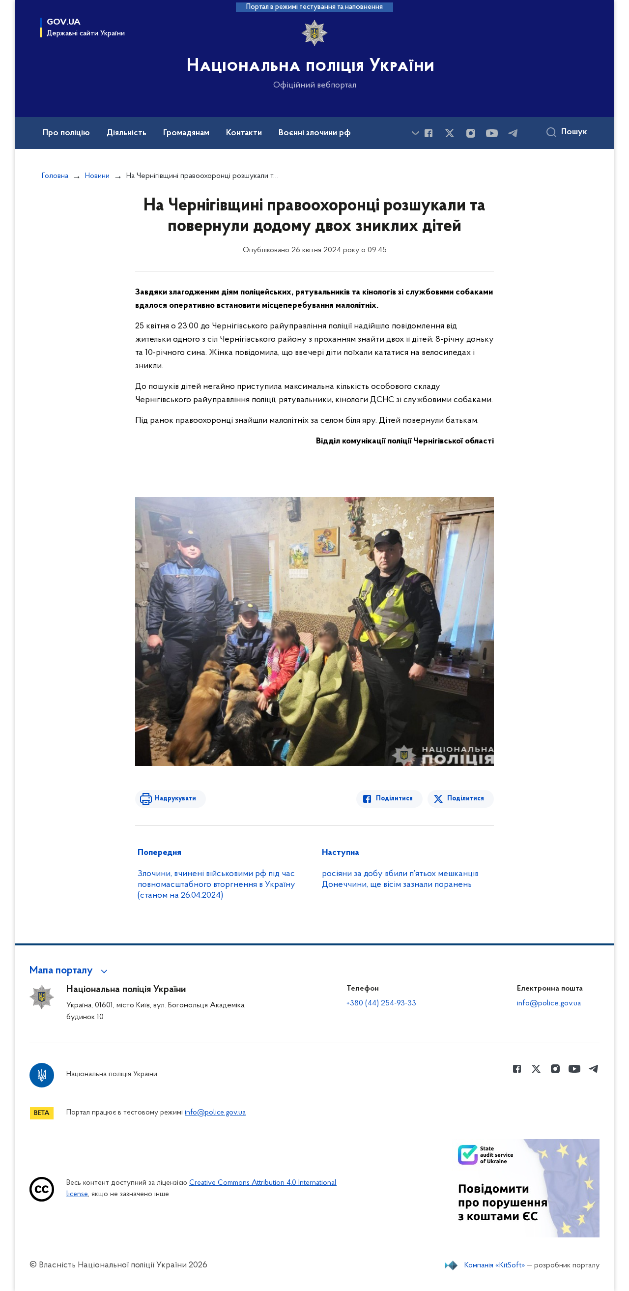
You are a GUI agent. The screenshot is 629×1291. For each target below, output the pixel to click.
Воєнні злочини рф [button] (315, 133)
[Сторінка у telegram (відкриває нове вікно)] (513, 133)
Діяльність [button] (126, 133)
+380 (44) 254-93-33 (381, 1003)
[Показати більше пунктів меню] (415, 133)
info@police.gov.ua (549, 1003)
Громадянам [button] (186, 133)
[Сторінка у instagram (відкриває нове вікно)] (471, 133)
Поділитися (394, 798)
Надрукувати (175, 798)
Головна (55, 176)
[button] (70, 971)
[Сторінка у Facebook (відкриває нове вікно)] (428, 133)
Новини (97, 176)
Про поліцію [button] (66, 133)
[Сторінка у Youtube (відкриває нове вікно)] (492, 133)
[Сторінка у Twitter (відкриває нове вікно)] (450, 133)
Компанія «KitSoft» (494, 1265)
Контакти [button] (244, 133)
